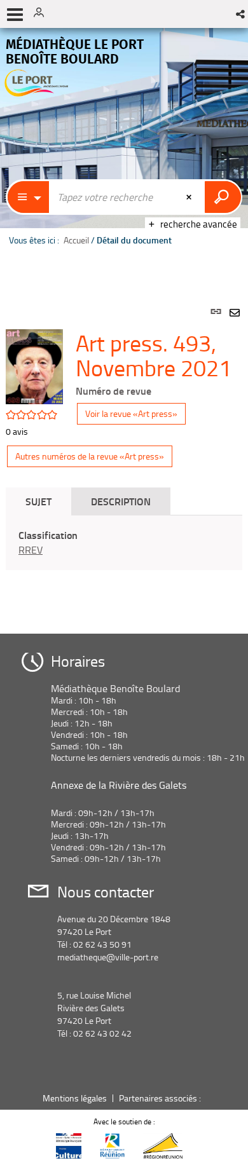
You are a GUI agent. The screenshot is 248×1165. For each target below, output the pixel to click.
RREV (30, 550)
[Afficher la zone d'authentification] (43, 14)
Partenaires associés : (161, 1098)
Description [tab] (121, 501)
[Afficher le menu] (15, 14)
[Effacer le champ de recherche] (190, 197)
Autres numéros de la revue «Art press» (89, 456)
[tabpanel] (124, 455)
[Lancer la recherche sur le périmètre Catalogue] (223, 197)
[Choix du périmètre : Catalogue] (29, 197)
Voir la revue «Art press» (131, 413)
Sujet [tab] (38, 501)
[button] (241, 14)
